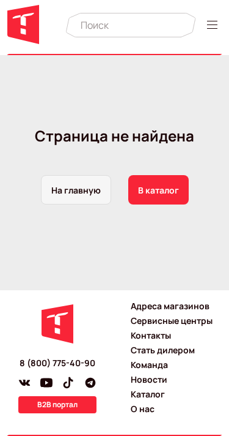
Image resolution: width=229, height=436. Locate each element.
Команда (149, 364)
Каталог (148, 394)
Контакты (151, 335)
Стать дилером (163, 350)
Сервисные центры (172, 320)
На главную (76, 190)
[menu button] (214, 25)
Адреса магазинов (170, 306)
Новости (149, 379)
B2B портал (57, 404)
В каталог (158, 190)
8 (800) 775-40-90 (57, 363)
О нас (142, 409)
